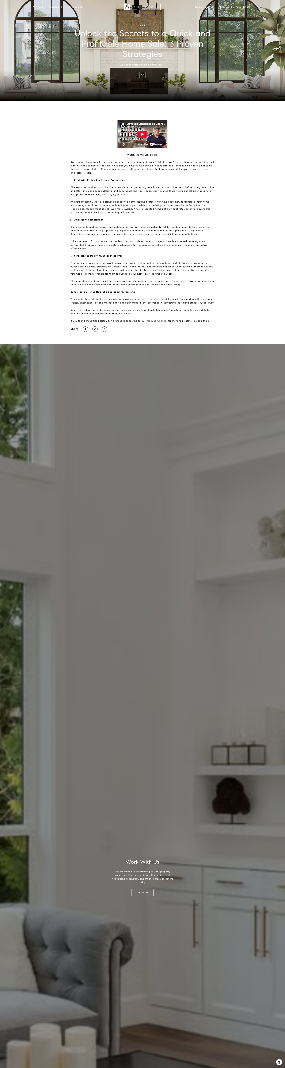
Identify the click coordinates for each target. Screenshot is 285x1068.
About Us (223, 7)
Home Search (75, 7)
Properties (54, 7)
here (154, 154)
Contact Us (243, 7)
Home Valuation (204, 7)
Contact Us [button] (142, 892)
